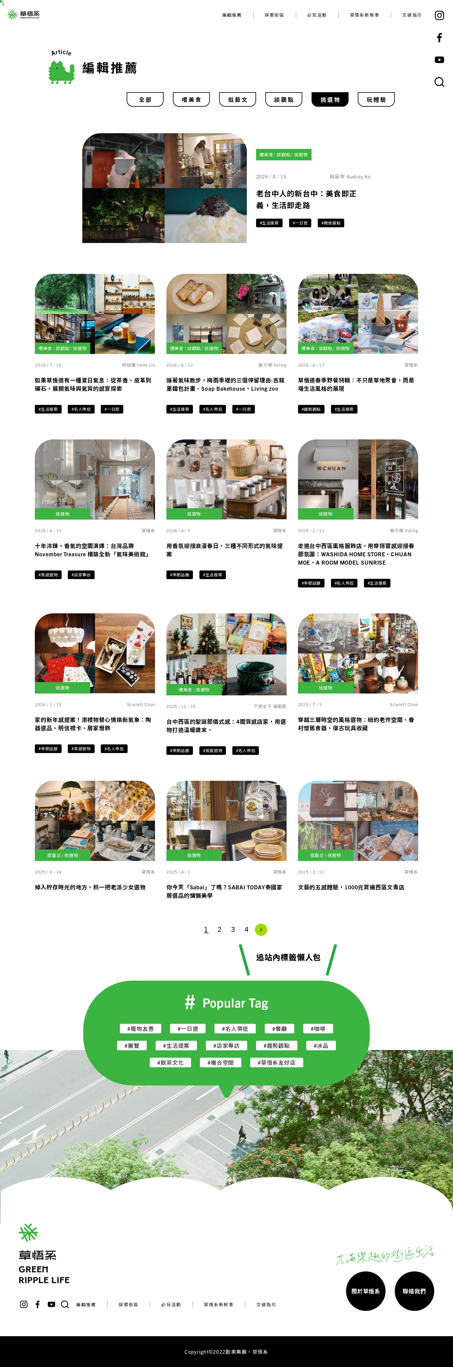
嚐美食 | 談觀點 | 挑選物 (283, 154)
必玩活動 (317, 15)
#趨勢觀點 (311, 409)
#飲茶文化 (170, 1062)
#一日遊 (300, 222)
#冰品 (321, 1045)
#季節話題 (179, 574)
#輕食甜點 (331, 222)
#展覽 (131, 1045)
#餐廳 (279, 1028)
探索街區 (275, 15)
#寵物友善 (140, 1028)
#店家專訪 (81, 574)
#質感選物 (48, 574)
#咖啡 (318, 1028)
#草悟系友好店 (277, 1062)
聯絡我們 (414, 1291)
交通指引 (412, 15)
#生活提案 (269, 222)
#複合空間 (220, 1062)
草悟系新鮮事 (365, 15)
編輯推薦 (232, 15)
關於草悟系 (365, 1291)
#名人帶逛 (81, 409)
